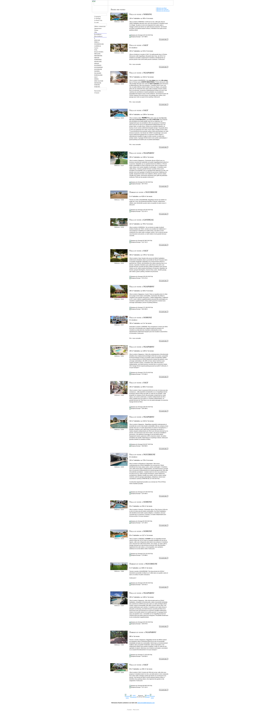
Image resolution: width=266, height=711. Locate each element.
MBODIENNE (98, 55)
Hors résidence (98, 36)
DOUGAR (97, 40)
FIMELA (96, 42)
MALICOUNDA (98, 52)
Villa (95, 32)
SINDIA (96, 79)
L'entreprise (97, 16)
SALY (96, 77)
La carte (96, 22)
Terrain (96, 30)
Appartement (98, 28)
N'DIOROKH (97, 59)
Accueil (97, 14)
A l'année (96, 93)
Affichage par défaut (161, 8)
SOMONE (97, 85)
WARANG (97, 87)
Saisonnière (97, 91)
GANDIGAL (97, 46)
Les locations (99, 89)
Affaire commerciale (100, 26)
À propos (129, 709)
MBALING (97, 54)
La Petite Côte (98, 20)
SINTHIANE (97, 83)
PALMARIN (97, 73)
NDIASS (96, 63)
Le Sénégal (97, 18)
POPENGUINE (98, 75)
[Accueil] (100, 11)
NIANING (97, 71)
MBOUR (96, 57)
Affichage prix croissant (162, 9)
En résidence (97, 34)
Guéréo (96, 48)
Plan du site (136, 709)
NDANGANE (98, 61)
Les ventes (98, 24)
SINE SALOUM (98, 81)
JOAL (95, 50)
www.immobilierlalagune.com (146, 703)
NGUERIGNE (98, 69)
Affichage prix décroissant (163, 10)
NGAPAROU (97, 65)
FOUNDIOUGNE (99, 44)
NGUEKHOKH (98, 67)
